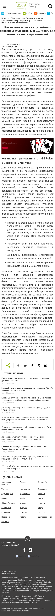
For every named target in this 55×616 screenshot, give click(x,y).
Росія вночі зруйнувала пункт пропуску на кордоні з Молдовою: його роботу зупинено (24, 457)
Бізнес (4, 498)
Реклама (5, 522)
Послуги (23, 512)
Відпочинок (25, 494)
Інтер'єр (23, 508)
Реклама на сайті (8, 542)
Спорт (41, 498)
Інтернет (23, 503)
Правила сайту (30, 608)
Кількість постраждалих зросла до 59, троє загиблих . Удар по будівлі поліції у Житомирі (25, 448)
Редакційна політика (20, 611)
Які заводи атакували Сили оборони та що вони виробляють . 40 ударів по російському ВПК (22, 438)
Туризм (4, 489)
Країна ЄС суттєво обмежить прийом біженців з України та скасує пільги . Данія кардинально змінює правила (26, 399)
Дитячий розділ (45, 517)
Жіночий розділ (8, 503)
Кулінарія (5, 512)
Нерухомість (25, 489)
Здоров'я (42, 482)
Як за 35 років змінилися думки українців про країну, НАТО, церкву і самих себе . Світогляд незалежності (24, 418)
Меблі (22, 498)
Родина (41, 512)
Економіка (6, 508)
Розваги (41, 494)
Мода (40, 508)
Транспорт (43, 489)
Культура (42, 503)
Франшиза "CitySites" (10, 545)
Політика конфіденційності (12, 608)
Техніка (23, 482)
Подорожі (6, 517)
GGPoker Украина (21, 121)
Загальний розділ (6, 483)
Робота (23, 517)
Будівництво (7, 494)
